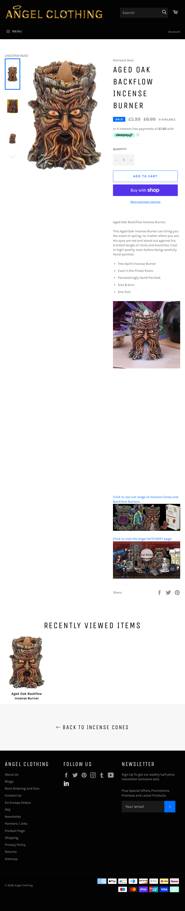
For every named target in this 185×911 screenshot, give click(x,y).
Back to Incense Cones (95, 727)
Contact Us (13, 795)
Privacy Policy (15, 845)
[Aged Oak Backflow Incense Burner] (26, 663)
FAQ (7, 810)
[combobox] (144, 13)
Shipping (11, 838)
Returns (11, 852)
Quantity (119, 149)
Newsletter (13, 817)
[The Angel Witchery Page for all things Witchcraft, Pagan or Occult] (146, 578)
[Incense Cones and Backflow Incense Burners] (146, 530)
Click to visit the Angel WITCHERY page (142, 539)
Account (174, 31)
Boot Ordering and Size (22, 788)
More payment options (145, 201)
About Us (11, 774)
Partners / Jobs (16, 824)
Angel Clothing (24, 885)
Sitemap (11, 859)
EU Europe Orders (18, 803)
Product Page (15, 831)
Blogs (9, 781)
